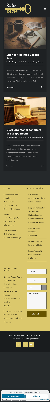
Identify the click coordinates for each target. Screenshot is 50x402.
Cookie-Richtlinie (6, 400)
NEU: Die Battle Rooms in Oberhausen (34, 231)
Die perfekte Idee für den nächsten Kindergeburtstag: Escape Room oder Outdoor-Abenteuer (36, 215)
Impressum (15, 400)
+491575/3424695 (11, 218)
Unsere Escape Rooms (35, 62)
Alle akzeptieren (13, 396)
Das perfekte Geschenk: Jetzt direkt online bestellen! (36, 198)
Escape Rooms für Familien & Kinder (35, 243)
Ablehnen (36, 396)
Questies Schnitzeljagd (12, 237)
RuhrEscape (13, 62)
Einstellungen (44, 399)
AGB (23, 339)
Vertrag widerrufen (32, 339)
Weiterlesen (10, 87)
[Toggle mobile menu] (45, 8)
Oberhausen (16, 209)
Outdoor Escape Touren (12, 277)
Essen (13, 202)
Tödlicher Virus (9, 280)
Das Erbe (7, 306)
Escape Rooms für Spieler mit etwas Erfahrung (35, 254)
